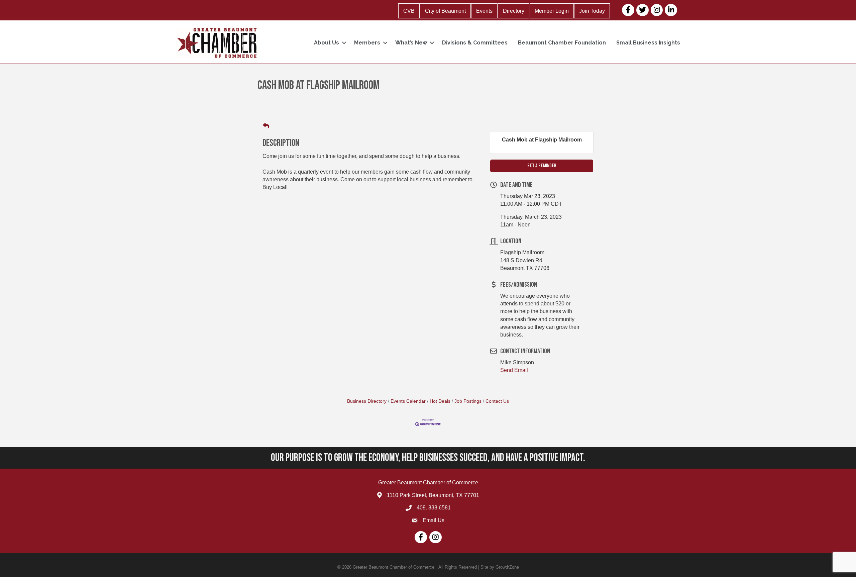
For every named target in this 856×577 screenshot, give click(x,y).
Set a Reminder (541, 166)
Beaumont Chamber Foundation (562, 42)
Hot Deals (440, 401)
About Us (326, 42)
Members (367, 42)
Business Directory (367, 401)
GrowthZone (507, 567)
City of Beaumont (445, 11)
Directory (513, 11)
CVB (409, 11)
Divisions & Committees (475, 42)
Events (484, 11)
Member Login (552, 11)
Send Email (514, 370)
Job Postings (467, 401)
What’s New (411, 42)
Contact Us (497, 401)
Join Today (592, 11)
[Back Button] (266, 126)
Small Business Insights (648, 42)
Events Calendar (408, 401)
